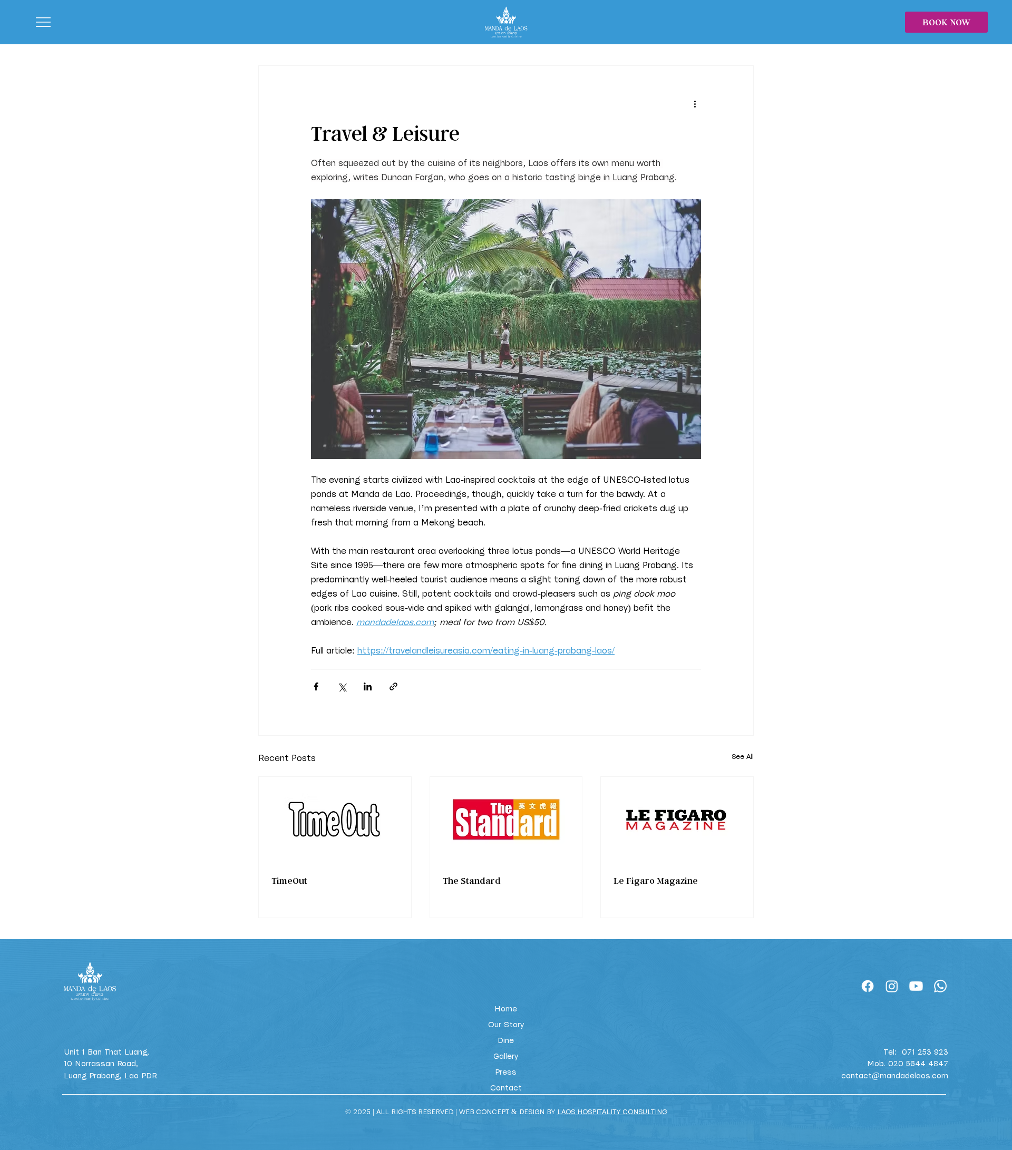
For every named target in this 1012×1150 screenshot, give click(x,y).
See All (743, 757)
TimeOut (289, 880)
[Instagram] (892, 986)
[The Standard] (506, 819)
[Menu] (44, 22)
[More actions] (694, 104)
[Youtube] (916, 986)
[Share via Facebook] (316, 686)
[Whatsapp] (940, 986)
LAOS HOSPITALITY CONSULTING (612, 1112)
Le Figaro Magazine (656, 880)
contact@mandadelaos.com (894, 1075)
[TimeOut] (335, 819)
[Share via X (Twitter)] (342, 686)
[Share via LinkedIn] (368, 686)
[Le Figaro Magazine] (677, 819)
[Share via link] (393, 686)
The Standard (472, 880)
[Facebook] (867, 986)
